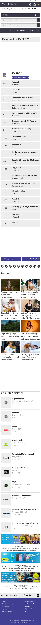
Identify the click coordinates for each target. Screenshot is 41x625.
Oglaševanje (5, 606)
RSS (26, 611)
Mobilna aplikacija (7, 611)
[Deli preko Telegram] (39, 266)
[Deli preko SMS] (22, 266)
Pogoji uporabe (6, 609)
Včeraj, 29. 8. (7, 259)
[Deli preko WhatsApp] (14, 266)
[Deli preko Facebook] (2, 266)
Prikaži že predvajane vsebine (20, 77)
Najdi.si (6, 595)
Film (4, 9)
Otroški (27, 9)
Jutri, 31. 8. (34, 259)
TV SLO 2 (17, 73)
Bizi (2, 595)
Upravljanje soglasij (7, 603)
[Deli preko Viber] (10, 266)
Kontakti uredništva (30, 601)
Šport (10, 9)
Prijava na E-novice (30, 609)
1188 (15, 595)
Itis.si (11, 595)
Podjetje (4, 601)
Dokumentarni (18, 9)
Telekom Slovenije (35, 1)
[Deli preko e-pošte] (26, 266)
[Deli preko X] (6, 266)
